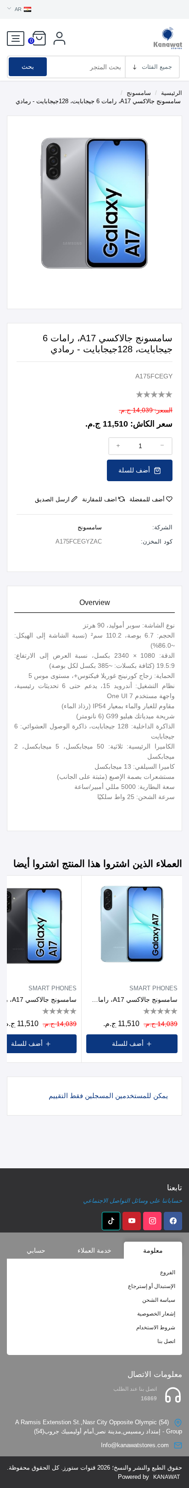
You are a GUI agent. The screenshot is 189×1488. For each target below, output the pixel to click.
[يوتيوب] (131, 1221)
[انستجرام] (152, 1221)
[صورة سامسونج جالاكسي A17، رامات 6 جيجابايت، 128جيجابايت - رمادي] (94, 202)
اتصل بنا (166, 1341)
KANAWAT (166, 1477)
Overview (94, 602)
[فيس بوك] (173, 1221)
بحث (28, 66)
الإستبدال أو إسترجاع (151, 1286)
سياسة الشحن (158, 1300)
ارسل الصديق (52, 499)
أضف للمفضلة (147, 499)
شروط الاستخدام (155, 1327)
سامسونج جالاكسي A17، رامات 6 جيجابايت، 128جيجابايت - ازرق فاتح (132, 999)
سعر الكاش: (151, 423)
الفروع (167, 1272)
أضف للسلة (135, 470)
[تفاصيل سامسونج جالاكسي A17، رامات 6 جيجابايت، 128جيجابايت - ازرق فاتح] (132, 926)
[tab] (94, 603)
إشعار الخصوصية (156, 1313)
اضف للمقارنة (99, 499)
